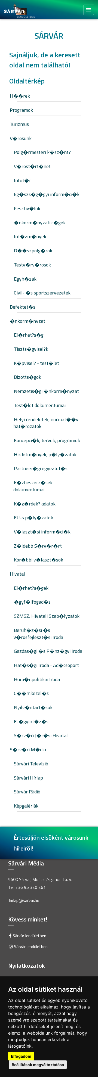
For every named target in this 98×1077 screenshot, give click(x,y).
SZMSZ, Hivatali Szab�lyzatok (46, 616)
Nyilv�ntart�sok (33, 707)
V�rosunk (21, 138)
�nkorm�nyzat (27, 321)
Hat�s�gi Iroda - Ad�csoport (46, 665)
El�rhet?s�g (29, 335)
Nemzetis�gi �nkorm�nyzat (46, 391)
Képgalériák (26, 805)
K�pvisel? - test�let (36, 363)
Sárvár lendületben (28, 935)
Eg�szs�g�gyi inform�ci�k (46, 194)
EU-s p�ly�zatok (33, 517)
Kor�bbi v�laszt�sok (38, 559)
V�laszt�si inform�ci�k (42, 531)
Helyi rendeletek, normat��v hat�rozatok (45, 423)
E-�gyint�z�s (31, 721)
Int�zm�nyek (30, 236)
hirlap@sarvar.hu (24, 900)
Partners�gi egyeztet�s (41, 468)
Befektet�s (22, 307)
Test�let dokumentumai (40, 405)
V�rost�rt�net (32, 166)
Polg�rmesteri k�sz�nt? (42, 152)
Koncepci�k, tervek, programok (47, 440)
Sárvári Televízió (31, 763)
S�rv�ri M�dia (28, 749)
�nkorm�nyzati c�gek (40, 222)
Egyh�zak (25, 279)
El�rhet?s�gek (31, 588)
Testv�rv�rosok (32, 264)
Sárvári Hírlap (28, 777)
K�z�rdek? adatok (35, 503)
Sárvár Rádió (27, 791)
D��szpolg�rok (33, 250)
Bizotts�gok (27, 377)
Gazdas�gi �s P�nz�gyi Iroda (48, 651)
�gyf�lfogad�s (32, 602)
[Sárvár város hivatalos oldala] (21, 10)
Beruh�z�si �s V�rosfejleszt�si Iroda (38, 633)
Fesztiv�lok (27, 208)
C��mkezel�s (31, 693)
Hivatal (17, 574)
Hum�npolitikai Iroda (37, 679)
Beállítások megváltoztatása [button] (38, 1064)
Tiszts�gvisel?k (31, 349)
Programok (21, 110)
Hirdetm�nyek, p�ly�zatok (45, 454)
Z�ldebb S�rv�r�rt (38, 546)
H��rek (20, 96)
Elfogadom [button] (21, 1056)
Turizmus (19, 124)
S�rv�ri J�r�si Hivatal (41, 735)
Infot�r (22, 180)
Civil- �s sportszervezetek (42, 292)
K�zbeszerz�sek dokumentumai (33, 486)
